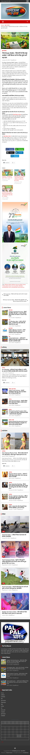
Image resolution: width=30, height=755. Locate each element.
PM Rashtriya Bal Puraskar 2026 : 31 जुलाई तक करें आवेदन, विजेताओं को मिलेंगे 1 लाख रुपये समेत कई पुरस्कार (18, 412)
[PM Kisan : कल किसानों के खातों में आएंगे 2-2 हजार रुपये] (7, 172)
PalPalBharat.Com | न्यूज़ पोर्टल (18, 750)
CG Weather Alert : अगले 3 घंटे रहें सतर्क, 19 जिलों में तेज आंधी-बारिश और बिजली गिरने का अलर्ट (17, 323)
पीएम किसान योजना (17, 114)
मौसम (9, 319)
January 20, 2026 (12, 500)
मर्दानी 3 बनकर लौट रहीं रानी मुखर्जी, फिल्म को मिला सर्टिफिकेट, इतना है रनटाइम (18, 507)
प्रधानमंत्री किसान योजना (6, 287)
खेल (2, 698)
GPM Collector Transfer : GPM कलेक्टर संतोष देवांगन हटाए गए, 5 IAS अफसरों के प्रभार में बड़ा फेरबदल (17, 331)
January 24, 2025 (6, 60)
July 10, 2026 (12, 317)
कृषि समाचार (10, 310)
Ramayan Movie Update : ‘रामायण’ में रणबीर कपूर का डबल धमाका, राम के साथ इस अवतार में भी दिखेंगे (18, 475)
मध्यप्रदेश (3, 712)
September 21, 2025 (6, 590)
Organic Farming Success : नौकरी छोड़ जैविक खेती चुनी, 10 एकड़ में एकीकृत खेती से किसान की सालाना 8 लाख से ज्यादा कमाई (18, 314)
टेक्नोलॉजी (3, 715)
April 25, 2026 (5, 456)
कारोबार (2, 706)
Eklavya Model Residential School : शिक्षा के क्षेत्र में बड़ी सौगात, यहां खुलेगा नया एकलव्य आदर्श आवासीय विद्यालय (18, 423)
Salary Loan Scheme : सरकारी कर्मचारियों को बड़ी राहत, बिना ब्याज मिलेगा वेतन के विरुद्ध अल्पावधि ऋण (17, 392)
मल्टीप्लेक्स (4, 431)
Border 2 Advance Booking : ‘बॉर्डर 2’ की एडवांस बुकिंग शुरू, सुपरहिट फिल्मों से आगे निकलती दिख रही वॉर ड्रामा (18, 497)
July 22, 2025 (5, 615)
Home (2, 693)
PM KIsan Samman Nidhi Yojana (19, 284)
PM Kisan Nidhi (8, 284)
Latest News (7, 307)
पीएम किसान (21, 285)
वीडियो (3, 514)
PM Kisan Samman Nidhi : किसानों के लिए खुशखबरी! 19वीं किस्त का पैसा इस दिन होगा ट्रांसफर (15, 300)
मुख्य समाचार (4, 50)
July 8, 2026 (11, 394)
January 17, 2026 (12, 509)
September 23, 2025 (6, 565)
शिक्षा (9, 336)
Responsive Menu (27, 1)
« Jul (2, 742)
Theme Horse (9, 752)
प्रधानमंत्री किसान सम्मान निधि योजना (17, 287)
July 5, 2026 (11, 405)
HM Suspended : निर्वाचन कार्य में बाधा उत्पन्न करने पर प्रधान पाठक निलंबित (15, 294)
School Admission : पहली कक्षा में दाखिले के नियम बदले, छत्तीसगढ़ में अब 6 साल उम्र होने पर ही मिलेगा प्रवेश (18, 339)
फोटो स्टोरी (3, 710)
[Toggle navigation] (3, 21)
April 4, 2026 (11, 478)
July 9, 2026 (11, 325)
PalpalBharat (13, 60)
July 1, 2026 (11, 426)
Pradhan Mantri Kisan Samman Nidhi (10, 285)
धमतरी (13, 419)
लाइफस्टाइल (3, 702)
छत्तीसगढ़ (4, 347)
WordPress (25, 752)
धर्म (1, 708)
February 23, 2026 (13, 490)
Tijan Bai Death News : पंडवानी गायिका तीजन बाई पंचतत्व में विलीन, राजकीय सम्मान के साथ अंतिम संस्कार (18, 402)
